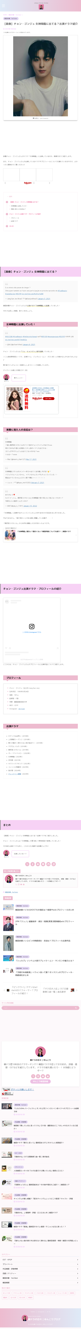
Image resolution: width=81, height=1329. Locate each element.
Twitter (33, 1312)
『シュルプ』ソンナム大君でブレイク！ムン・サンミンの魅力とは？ (44, 960)
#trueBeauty (17, 336)
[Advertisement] (40, 137)
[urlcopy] (54, 864)
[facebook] (32, 864)
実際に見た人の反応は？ (18, 209)
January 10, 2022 (30, 506)
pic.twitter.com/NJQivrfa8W (32, 294)
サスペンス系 (29, 1293)
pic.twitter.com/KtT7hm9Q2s (16, 340)
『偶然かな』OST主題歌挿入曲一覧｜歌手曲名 (31, 1157)
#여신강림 (9, 336)
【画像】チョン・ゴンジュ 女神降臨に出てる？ (24, 202)
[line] (43, 864)
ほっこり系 (6, 1293)
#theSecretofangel (30, 336)
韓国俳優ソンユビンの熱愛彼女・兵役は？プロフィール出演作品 (42, 940)
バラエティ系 (51, 1293)
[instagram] (19, 885)
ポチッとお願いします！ (22, 1089)
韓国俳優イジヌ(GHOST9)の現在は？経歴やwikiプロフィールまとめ (44, 910)
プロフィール (15, 218)
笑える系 (22, 1298)
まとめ (11, 226)
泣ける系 (13, 1298)
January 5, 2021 (44, 299)
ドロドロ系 (39, 1293)
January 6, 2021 (29, 344)
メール (48, 1312)
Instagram (41, 1312)
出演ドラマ (14, 221)
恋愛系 (72, 1293)
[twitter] (27, 864)
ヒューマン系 (62, 1293)
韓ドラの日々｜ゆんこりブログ (44, 1319)
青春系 (30, 1298)
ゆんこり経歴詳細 (40, 1081)
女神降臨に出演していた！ (19, 206)
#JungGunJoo (10, 294)
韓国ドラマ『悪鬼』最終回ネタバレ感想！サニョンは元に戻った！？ (40, 1226)
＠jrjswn (21, 709)
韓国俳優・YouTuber (11, 892)
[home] (24, 885)
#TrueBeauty (62, 291)
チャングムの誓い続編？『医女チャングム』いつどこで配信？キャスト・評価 (43, 1199)
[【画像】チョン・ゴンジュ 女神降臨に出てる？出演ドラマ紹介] (38, 864)
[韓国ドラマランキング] (7, 1093)
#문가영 (44, 336)
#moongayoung (53, 336)
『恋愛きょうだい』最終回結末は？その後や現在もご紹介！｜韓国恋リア (41, 1185)
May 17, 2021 (31, 459)
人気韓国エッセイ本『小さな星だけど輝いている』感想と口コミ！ (39, 1171)
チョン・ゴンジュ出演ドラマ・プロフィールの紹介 (25, 214)
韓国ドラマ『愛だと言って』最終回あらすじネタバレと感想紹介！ (39, 1143)
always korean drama (34, 1316)
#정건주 (19, 294)
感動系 (5, 1298)
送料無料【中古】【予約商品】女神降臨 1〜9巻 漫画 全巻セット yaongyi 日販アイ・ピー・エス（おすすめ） (43, 389)
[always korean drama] (41, 7)
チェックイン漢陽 (14, 774)
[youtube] (21, 885)
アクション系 (17, 1293)
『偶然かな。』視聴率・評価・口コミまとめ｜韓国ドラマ (36, 1213)
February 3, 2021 (37, 482)
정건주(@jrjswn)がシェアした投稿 (31, 659)
